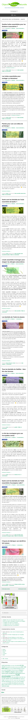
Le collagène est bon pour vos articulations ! (11, 625)
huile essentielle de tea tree (17, 677)
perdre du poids (12, 683)
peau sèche (6, 683)
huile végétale (6, 678)
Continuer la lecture (10, 67)
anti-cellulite (17, 665)
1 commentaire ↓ (19, 319)
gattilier (16, 427)
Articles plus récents (22, 588)
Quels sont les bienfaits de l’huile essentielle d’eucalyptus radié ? (13, 482)
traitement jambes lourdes (21, 684)
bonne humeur (17, 668)
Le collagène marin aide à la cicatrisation (10, 622)
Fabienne (13, 28)
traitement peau (5, 686)
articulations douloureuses (15, 667)
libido (19, 678)
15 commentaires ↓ (20, 437)
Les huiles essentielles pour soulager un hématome (11, 77)
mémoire (3, 681)
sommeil (14, 684)
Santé (10, 70)
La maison (5, 653)
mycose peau (23, 680)
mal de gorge (7, 680)
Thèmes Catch (17, 718)
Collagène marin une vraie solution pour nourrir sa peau (13, 619)
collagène (7, 671)
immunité (15, 678)
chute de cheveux (15, 670)
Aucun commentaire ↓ (20, 28)
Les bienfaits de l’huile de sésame (13, 317)
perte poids (18, 683)
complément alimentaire (15, 673)
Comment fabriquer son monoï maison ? (15, 637)
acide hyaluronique (6, 665)
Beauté (7, 363)
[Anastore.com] (10, 608)
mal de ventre (11, 680)
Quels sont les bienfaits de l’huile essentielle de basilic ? (13, 200)
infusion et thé (17, 474)
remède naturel (7, 684)
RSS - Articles (5, 658)
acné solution (13, 665)
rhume (12, 684)
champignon (9, 670)
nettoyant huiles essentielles (15, 681)
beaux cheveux (10, 668)
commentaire (8, 364)
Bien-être (11, 363)
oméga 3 (22, 681)
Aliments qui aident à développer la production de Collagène (14, 621)
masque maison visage (17, 680)
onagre (3, 683)
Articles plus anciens (5, 588)
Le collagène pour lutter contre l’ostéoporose (11, 624)
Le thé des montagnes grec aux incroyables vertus (12, 434)
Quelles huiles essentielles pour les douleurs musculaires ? (14, 25)
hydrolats (11, 678)
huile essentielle (20, 70)
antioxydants (8, 667)
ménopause (8, 681)
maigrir (3, 680)
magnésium (22, 678)
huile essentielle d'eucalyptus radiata (12, 535)
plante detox (23, 193)
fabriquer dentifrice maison (20, 584)
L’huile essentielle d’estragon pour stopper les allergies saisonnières (13, 261)
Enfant (7, 70)
